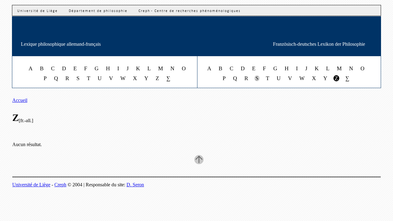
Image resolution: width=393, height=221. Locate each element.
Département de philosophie (98, 11)
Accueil (19, 100)
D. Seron (135, 184)
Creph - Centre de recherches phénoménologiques (189, 11)
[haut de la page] (199, 159)
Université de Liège (37, 11)
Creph (60, 184)
